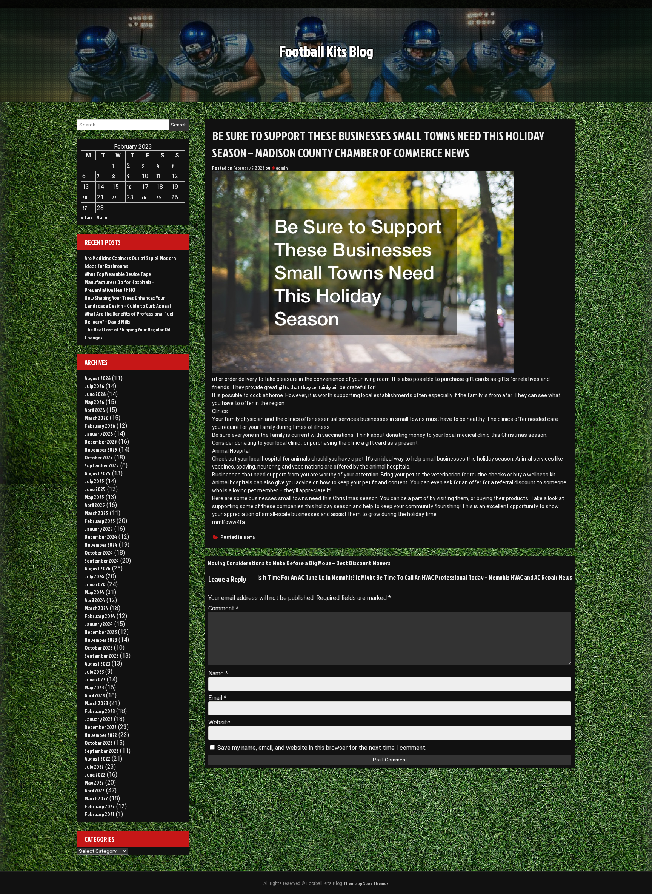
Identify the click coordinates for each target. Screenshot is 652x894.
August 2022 (97, 758)
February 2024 (100, 616)
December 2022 (101, 727)
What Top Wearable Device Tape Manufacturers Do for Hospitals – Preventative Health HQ (119, 281)
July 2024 (94, 576)
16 (129, 186)
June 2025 (95, 489)
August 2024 (98, 568)
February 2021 (99, 814)
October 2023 (98, 647)
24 (143, 197)
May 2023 (94, 687)
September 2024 (102, 560)
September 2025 (102, 465)
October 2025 (99, 457)
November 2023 (101, 639)
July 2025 (94, 481)
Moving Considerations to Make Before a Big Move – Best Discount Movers (299, 563)
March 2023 (96, 703)
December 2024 (101, 536)
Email (217, 697)
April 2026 (95, 409)
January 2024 (99, 623)
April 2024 (95, 600)
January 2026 (99, 433)
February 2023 (100, 711)
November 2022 (101, 734)
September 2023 (101, 655)
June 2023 (95, 679)
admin (282, 168)
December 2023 (101, 631)
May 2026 (94, 401)
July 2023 (94, 671)
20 (85, 197)
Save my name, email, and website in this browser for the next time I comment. (321, 747)
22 (114, 197)
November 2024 (101, 544)
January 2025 (99, 528)
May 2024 (94, 592)
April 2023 (95, 695)
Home (249, 537)
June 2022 (95, 774)
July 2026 (94, 386)
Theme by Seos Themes (366, 883)
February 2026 (100, 425)
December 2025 (101, 441)
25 (158, 197)
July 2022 (94, 766)
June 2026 (95, 394)
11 (158, 176)
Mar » (102, 217)
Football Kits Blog (326, 51)
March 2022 (96, 798)
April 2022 (95, 790)
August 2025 (98, 473)
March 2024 (96, 608)
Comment (223, 608)
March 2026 (96, 417)
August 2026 (98, 378)
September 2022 (101, 750)
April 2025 (95, 505)
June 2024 (95, 584)
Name (218, 673)
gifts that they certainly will (308, 387)
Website (219, 722)
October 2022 (98, 742)
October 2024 (99, 552)
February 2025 (100, 520)
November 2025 (101, 449)
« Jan (86, 217)
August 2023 (97, 663)
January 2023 (98, 719)
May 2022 (94, 782)
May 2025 (94, 497)
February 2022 (100, 806)
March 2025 (96, 512)
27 (84, 207)
